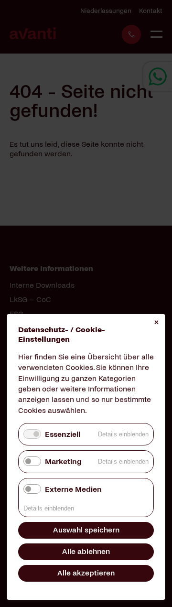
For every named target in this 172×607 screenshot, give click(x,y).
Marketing (63, 461)
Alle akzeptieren (86, 573)
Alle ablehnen (86, 551)
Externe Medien (73, 489)
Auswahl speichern (86, 530)
